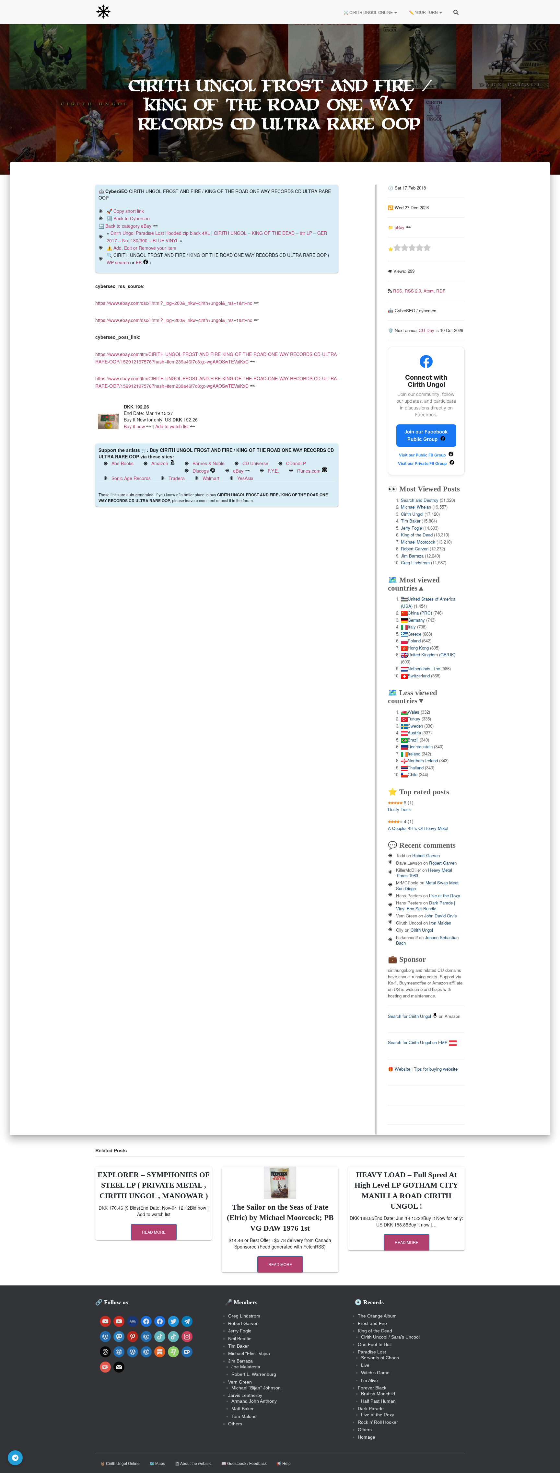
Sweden (415, 726)
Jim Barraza (412, 556)
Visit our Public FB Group (423, 455)
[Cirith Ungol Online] (103, 12)
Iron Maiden (440, 923)
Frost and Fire (372, 1323)
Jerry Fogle (411, 528)
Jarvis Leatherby (245, 1395)
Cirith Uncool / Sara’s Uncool (390, 1337)
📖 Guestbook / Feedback (244, 1463)
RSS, (399, 291)
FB (139, 262)
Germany (416, 620)
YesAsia (245, 478)
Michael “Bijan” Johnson (256, 1387)
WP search (118, 262)
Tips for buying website (436, 1069)
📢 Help (283, 1463)
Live (365, 1365)
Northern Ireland (423, 760)
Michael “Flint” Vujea (249, 1353)
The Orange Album (377, 1315)
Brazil (413, 740)
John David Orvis (440, 916)
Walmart (211, 478)
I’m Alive (369, 1380)
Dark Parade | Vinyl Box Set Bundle (425, 905)
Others (235, 1423)
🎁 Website (399, 1069)
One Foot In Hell (374, 1344)
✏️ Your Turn (423, 12)
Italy (412, 627)
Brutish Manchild (378, 1393)
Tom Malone (244, 1416)
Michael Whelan (416, 507)
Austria (414, 733)
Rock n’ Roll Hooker (378, 1422)
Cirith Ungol (412, 514)
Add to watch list (172, 426)
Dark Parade (371, 1408)
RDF (440, 291)
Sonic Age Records (131, 478)
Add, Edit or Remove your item (144, 248)
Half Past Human (378, 1401)
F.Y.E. (273, 470)
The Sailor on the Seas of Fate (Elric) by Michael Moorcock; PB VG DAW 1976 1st (280, 1217)
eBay (238, 470)
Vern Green (240, 1382)
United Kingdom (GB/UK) (431, 654)
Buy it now (134, 426)
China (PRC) (420, 613)
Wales (413, 712)
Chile (412, 774)
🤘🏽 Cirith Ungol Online (120, 1463)
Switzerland (419, 676)
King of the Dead (417, 535)
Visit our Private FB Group (423, 463)
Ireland (414, 754)
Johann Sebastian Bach (427, 940)
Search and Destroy (419, 500)
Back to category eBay (128, 226)
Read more (154, 1232)
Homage (366, 1437)
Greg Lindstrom (415, 562)
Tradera (177, 478)
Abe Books (122, 463)
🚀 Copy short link (125, 211)
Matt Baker (242, 1408)
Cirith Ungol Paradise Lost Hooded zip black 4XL (160, 233)
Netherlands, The (424, 668)
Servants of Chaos (380, 1357)
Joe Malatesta (245, 1366)
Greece (414, 634)
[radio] (397, 248)
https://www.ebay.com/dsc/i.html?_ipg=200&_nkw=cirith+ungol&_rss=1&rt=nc (173, 303)
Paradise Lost (372, 1351)
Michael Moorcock (418, 542)
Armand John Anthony (254, 1401)
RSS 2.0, (414, 291)
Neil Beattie (239, 1338)
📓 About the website (193, 1463)
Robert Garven (414, 549)
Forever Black (372, 1387)
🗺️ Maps (157, 1463)
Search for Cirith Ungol (409, 1016)
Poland (414, 641)
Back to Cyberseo (131, 218)
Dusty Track (399, 809)
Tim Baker (410, 521)
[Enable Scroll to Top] (547, 1460)
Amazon (159, 463)
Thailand (416, 768)
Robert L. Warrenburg (253, 1374)
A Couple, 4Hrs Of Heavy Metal (418, 828)
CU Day (426, 330)
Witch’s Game (375, 1372)
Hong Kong (418, 648)
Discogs (200, 470)
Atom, (430, 291)
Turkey (414, 719)
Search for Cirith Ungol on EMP (418, 1042)
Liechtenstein (420, 746)
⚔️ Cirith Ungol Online (368, 12)
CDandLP (296, 463)
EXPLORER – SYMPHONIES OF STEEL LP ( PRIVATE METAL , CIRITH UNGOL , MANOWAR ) (154, 1185)
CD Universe (255, 463)
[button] (395, 12)
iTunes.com (309, 470)
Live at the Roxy (444, 895)
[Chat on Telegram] (15, 1457)
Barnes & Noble (208, 463)
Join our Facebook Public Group (426, 435)
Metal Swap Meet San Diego (427, 885)
